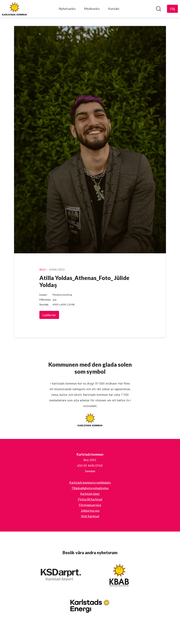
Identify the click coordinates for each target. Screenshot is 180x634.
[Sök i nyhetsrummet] (158, 9)
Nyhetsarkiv (67, 9)
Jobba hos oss (90, 510)
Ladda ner (49, 315)
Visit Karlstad (90, 516)
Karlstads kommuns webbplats (90, 482)
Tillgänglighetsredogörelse (90, 488)
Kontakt (113, 9)
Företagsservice (90, 505)
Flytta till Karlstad (90, 499)
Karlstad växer (90, 494)
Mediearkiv (92, 9)
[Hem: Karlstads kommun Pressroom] (14, 8)
